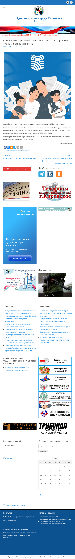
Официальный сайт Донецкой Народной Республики (55, 519)
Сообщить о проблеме (20, 258)
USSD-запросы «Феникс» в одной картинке (19, 343)
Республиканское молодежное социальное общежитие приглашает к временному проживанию (54, 321)
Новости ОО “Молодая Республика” (17, 370)
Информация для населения (13, 150)
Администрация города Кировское (39, 18)
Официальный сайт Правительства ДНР (51, 521)
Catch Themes (63, 557)
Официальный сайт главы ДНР (49, 517)
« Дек (40, 495)
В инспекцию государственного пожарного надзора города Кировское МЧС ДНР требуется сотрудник (56, 313)
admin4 (16, 47)
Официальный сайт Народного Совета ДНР (53, 523)
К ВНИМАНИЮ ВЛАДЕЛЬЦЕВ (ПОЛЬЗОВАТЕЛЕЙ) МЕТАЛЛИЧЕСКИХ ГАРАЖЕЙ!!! (54, 340)
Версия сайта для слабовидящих (19, 169)
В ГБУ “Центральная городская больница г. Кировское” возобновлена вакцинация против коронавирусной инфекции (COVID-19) (20, 348)
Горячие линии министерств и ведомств (18, 340)
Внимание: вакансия (47, 335)
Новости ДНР (26, 150)
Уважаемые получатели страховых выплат (54, 332)
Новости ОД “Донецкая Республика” (17, 367)
